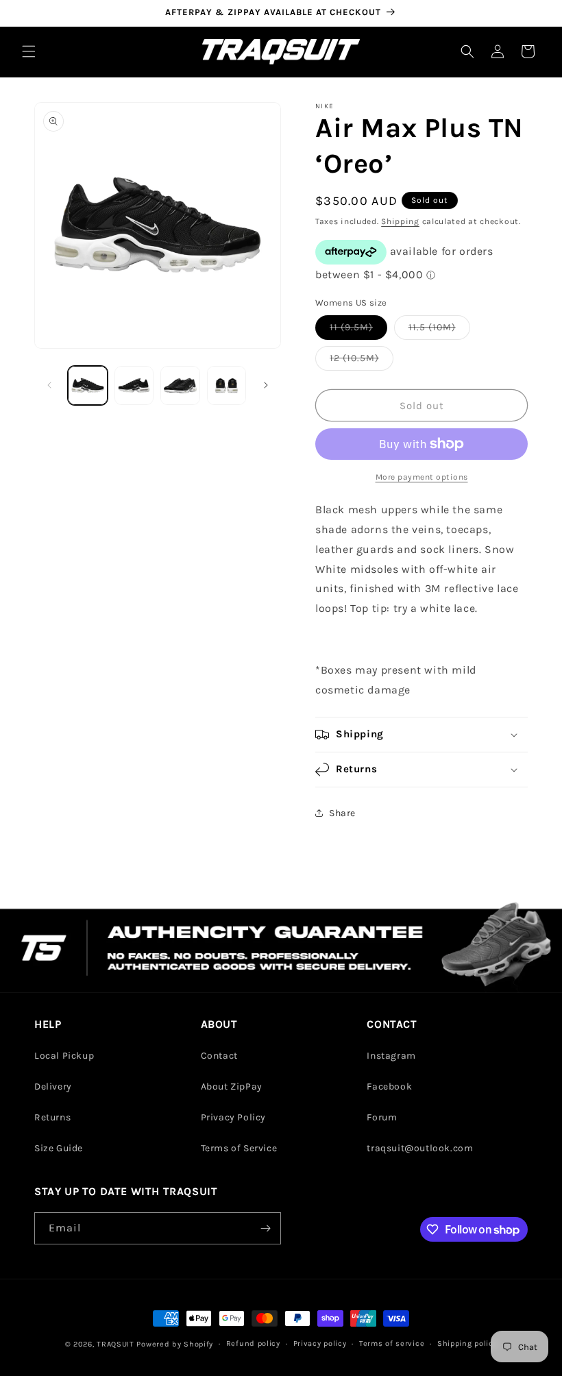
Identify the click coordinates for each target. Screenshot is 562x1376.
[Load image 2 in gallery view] (134, 386)
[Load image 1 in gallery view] (88, 386)
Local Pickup (64, 1055)
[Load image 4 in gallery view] (227, 386)
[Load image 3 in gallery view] (180, 386)
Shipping (400, 221)
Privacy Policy (233, 1117)
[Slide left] (49, 385)
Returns (52, 1117)
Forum (382, 1117)
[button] (29, 51)
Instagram (391, 1055)
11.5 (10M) (439, 330)
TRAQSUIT (115, 1344)
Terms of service (391, 1343)
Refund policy (253, 1343)
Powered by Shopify (174, 1344)
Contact (219, 1055)
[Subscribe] (265, 1228)
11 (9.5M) (358, 330)
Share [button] (342, 813)
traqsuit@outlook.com (420, 1148)
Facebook (389, 1086)
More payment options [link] (422, 477)
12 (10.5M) (361, 361)
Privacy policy (320, 1343)
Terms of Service (239, 1148)
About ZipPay (231, 1086)
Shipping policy (467, 1343)
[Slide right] (266, 385)
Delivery (53, 1086)
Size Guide (58, 1148)
